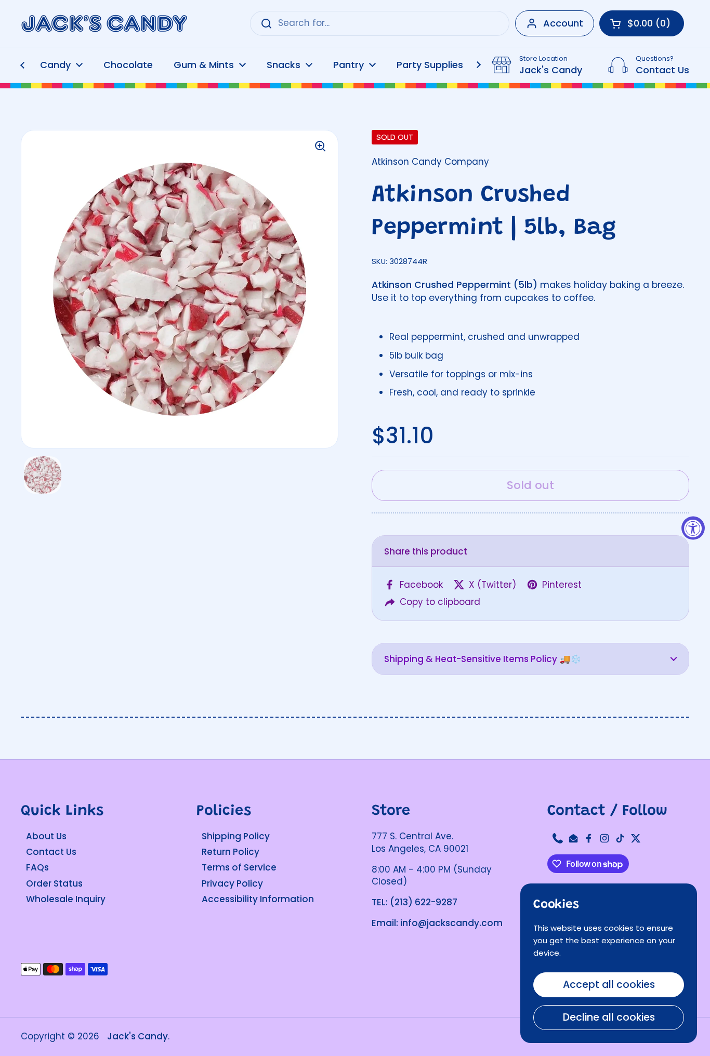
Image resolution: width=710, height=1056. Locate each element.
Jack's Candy (137, 1036)
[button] (530, 659)
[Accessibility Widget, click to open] (693, 528)
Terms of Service (239, 867)
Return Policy (230, 852)
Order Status (54, 883)
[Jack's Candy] (104, 23)
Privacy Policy (232, 883)
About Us (46, 836)
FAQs (37, 867)
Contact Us (51, 852)
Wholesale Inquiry (66, 899)
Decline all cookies (609, 1017)
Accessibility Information (258, 899)
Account (563, 23)
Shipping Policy (236, 836)
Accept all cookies (609, 985)
